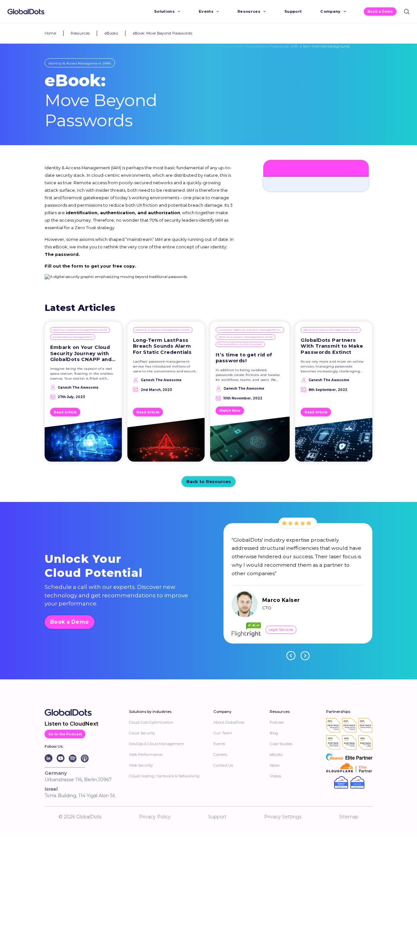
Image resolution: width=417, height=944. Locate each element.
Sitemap (348, 817)
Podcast (277, 722)
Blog (274, 733)
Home (50, 33)
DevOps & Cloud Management (156, 744)
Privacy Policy (155, 817)
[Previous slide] (290, 655)
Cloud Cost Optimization (151, 722)
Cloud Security (142, 733)
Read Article (65, 412)
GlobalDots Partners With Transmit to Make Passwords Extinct (332, 346)
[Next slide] (304, 655)
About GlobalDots (228, 722)
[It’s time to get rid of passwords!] (250, 442)
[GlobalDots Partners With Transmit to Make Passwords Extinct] (334, 442)
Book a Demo (380, 11)
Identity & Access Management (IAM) (80, 63)
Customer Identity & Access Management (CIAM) (251, 329)
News (275, 765)
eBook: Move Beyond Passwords (163, 33)
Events (206, 11)
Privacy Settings (282, 817)
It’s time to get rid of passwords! (244, 358)
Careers (220, 754)
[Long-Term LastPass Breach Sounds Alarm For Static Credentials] (166, 442)
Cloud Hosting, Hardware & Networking (164, 776)
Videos (275, 776)
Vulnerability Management (72, 337)
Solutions (164, 11)
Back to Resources (208, 481)
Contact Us (223, 765)
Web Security (141, 765)
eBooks (111, 33)
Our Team (222, 733)
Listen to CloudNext (71, 724)
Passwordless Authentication (240, 344)
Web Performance (145, 754)
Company (330, 11)
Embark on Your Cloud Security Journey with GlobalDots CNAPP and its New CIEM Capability (82, 353)
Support (293, 11)
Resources (248, 11)
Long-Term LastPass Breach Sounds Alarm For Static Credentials (162, 346)
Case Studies (281, 744)
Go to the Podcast (65, 734)
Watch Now (229, 410)
